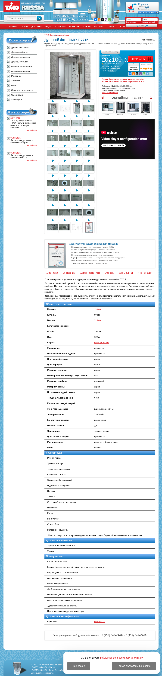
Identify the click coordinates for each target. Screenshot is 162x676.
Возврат (86, 26)
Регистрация (131, 22)
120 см (97, 309)
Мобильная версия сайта (42, 673)
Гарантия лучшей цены (111, 68)
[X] (102, 19)
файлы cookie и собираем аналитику (121, 657)
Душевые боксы (19, 52)
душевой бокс (84, 44)
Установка (60, 26)
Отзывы (110, 26)
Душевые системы (20, 57)
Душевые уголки (19, 61)
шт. (147, 7)
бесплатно (114, 66)
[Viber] (106, 19)
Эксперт (98, 26)
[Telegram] (113, 19)
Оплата (24, 26)
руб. (148, 9)
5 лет (112, 70)
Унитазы (15, 80)
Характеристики (90, 272)
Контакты (123, 26)
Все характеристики (110, 93)
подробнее (32, 130)
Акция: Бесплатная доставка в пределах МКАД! (123, 81)
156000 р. (133, 114)
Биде (13, 85)
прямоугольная (101, 342)
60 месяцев (99, 621)
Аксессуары (17, 99)
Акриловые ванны (20, 71)
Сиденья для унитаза (22, 90)
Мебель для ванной (21, 66)
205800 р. (107, 114)
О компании (11, 26)
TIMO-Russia (49, 35)
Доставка (36, 26)
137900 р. (145, 114)
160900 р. (120, 114)
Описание (69, 272)
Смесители (17, 95)
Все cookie (78, 666)
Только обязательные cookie (134, 666)
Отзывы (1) (126, 272)
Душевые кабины (20, 47)
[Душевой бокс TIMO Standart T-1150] (120, 107)
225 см (97, 320)
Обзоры (109, 272)
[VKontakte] (95, 19)
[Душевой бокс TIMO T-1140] (133, 107)
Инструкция (145, 272)
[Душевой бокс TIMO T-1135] (107, 107)
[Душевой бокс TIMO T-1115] (145, 107)
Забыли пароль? (148, 22)
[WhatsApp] (109, 19)
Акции (48, 26)
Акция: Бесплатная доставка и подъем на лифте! (123, 79)
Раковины (16, 76)
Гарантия (74, 26)
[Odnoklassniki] (99, 19)
